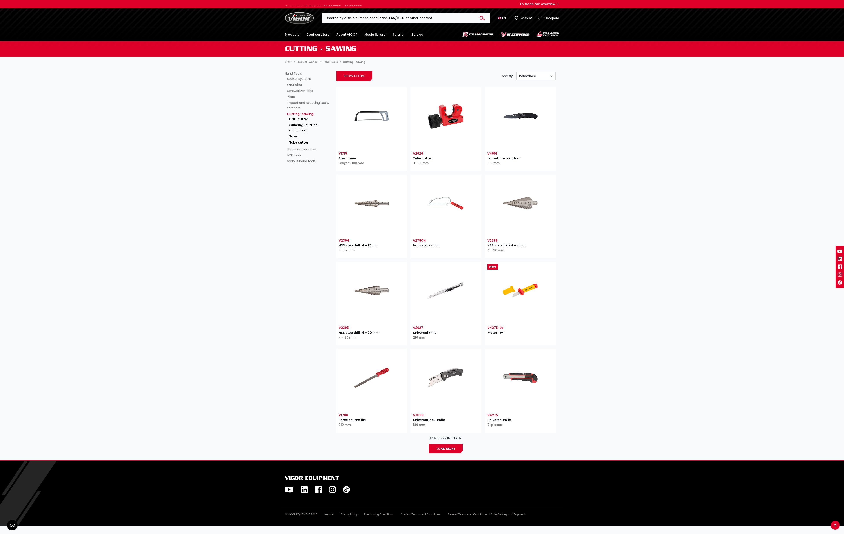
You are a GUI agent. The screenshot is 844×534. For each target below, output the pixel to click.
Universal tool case (301, 149)
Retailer (398, 34)
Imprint (329, 514)
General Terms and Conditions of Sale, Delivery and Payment (486, 514)
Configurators (317, 34)
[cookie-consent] (12, 525)
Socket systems (299, 79)
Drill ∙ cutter (298, 119)
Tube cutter (298, 142)
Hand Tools (293, 73)
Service (417, 34)
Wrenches (295, 84)
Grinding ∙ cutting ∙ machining (304, 128)
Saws (293, 136)
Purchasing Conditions (379, 514)
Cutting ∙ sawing (300, 114)
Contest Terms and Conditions (420, 514)
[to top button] (835, 525)
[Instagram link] (840, 274)
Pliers (291, 97)
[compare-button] (388, 144)
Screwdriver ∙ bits (300, 91)
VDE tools (294, 155)
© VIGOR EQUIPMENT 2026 (301, 514)
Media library (374, 34)
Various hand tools (301, 161)
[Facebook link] (840, 266)
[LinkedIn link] (840, 259)
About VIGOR (346, 34)
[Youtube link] (839, 251)
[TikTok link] (840, 282)
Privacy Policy (349, 514)
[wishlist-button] (355, 144)
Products (292, 34)
